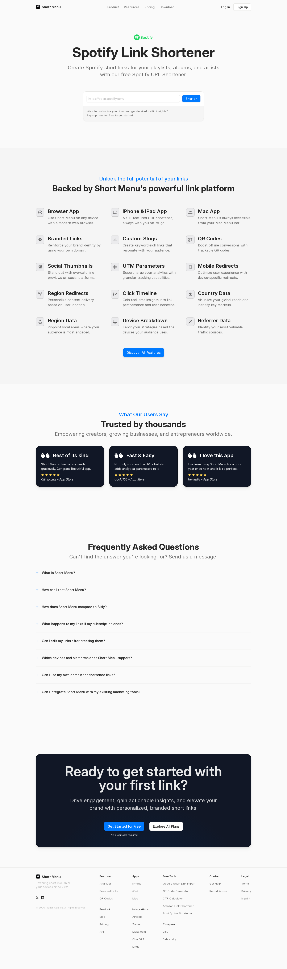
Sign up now (95, 115)
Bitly (165, 931)
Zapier (136, 924)
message (205, 557)
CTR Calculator (173, 898)
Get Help (215, 883)
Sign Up (242, 7)
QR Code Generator (176, 891)
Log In (225, 7)
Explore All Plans (166, 826)
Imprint (245, 898)
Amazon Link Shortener (178, 906)
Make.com (139, 931)
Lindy (135, 946)
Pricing (150, 7)
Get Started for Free (124, 826)
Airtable (137, 916)
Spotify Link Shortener (177, 913)
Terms (245, 883)
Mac (135, 898)
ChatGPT (138, 939)
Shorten (191, 98)
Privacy (246, 891)
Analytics (106, 883)
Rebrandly (169, 939)
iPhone (136, 883)
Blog (102, 916)
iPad (135, 891)
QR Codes (106, 898)
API (102, 931)
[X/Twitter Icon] (37, 897)
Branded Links (109, 891)
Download (167, 7)
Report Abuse (218, 891)
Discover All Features (144, 352)
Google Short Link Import (179, 883)
